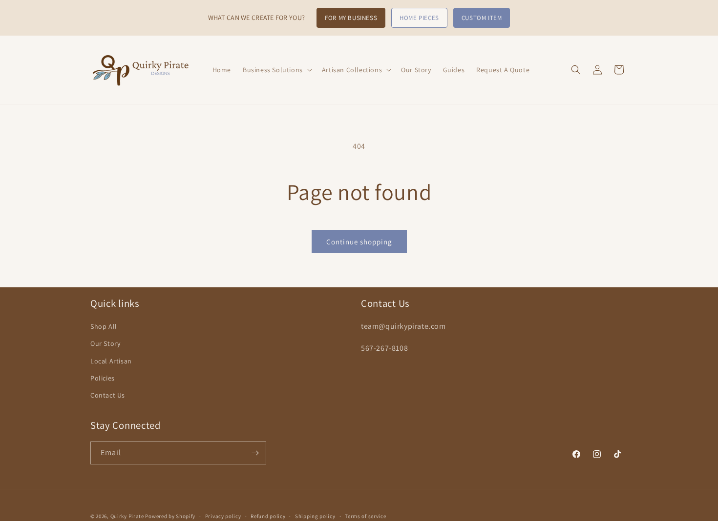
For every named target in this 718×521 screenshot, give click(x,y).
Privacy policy (223, 515)
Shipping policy (315, 515)
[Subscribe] (255, 452)
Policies (102, 378)
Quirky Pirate (128, 516)
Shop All (103, 326)
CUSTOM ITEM (482, 18)
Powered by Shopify (170, 516)
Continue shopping (359, 241)
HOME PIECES (419, 18)
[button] (276, 70)
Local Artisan (111, 361)
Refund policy (268, 515)
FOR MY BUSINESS (351, 18)
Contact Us (107, 395)
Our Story (105, 344)
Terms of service (365, 515)
